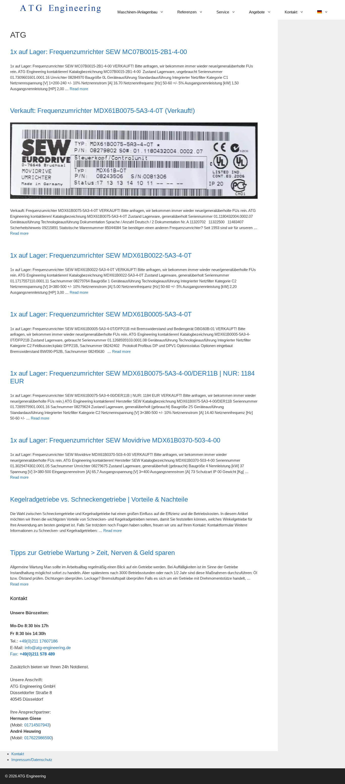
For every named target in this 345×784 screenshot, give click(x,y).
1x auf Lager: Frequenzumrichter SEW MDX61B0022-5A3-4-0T (101, 255)
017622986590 (38, 738)
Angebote (257, 12)
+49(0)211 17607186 (38, 641)
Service (222, 12)
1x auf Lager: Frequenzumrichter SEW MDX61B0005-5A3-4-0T (101, 314)
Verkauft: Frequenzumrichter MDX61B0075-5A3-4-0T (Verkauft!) (102, 110)
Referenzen (186, 12)
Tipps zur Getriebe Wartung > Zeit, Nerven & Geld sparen (92, 552)
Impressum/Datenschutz (31, 759)
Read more (79, 89)
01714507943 (36, 725)
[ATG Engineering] (60, 8)
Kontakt (291, 12)
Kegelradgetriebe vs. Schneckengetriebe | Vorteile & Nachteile (99, 499)
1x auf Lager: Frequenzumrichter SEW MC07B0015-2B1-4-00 (98, 52)
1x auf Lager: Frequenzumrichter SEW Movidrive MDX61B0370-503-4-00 (115, 440)
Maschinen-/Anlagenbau (137, 12)
